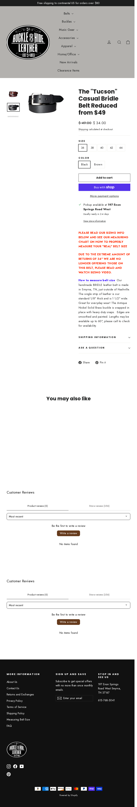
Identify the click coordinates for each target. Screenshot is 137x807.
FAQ (9, 726)
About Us (12, 682)
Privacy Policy (15, 701)
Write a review (68, 533)
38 (92, 148)
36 (82, 148)
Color (84, 158)
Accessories (67, 38)
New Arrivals (68, 62)
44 (120, 148)
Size (82, 141)
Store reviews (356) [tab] (99, 506)
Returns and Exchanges (20, 694)
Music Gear (67, 30)
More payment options (104, 196)
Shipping (83, 129)
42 (111, 148)
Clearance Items (68, 70)
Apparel (67, 46)
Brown (98, 164)
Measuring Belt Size (18, 719)
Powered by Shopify (68, 795)
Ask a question (92, 347)
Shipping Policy (15, 713)
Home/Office (67, 54)
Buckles (67, 21)
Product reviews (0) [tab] (38, 506)
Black (84, 164)
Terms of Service (17, 707)
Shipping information (97, 337)
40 (102, 148)
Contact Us (13, 688)
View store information (94, 221)
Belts (67, 13)
